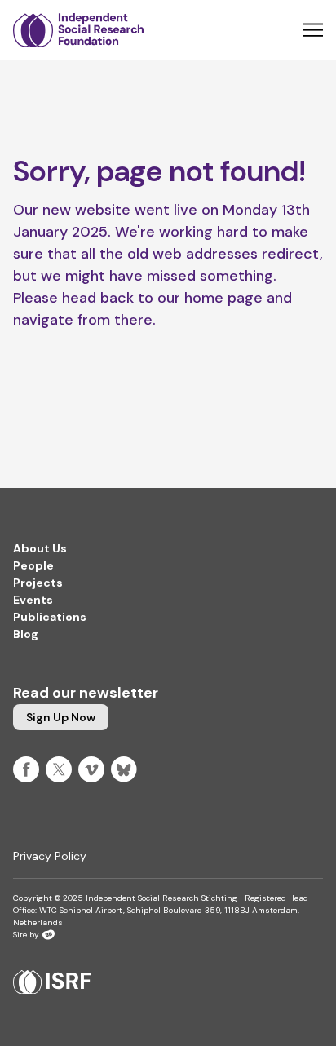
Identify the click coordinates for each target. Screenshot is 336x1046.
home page (223, 298)
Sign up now (60, 717)
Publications (49, 616)
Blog (25, 634)
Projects (38, 582)
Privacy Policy (49, 856)
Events (33, 599)
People (33, 565)
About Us (40, 548)
